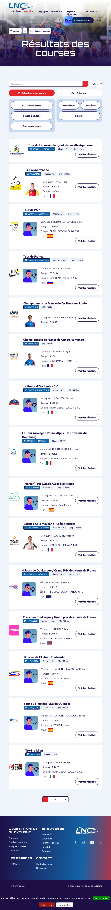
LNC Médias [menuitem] (92, 11)
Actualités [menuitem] (57, 11)
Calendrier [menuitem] (15, 11)
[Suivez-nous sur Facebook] (75, 842)
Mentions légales (17, 885)
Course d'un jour (31, 115)
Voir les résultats (87, 154)
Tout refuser (47, 904)
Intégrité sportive (17, 846)
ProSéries (91, 105)
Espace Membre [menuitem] (71, 12)
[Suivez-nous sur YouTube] (92, 842)
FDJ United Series (31, 105)
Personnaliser (65, 904)
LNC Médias (14, 863)
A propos (13, 837)
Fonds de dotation (18, 842)
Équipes (46, 851)
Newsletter (41, 868)
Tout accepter (101, 898)
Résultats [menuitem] (30, 11)
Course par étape (31, 125)
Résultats (46, 847)
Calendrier (14, 850)
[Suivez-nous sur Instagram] (83, 842)
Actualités (47, 834)
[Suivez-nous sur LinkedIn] (101, 842)
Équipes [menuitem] (43, 11)
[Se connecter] (99, 20)
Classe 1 (79, 115)
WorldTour (69, 105)
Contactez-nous (44, 863)
